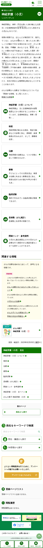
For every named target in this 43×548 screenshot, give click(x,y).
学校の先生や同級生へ (16, 316)
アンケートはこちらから (21, 475)
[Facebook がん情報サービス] (21, 525)
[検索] (39, 431)
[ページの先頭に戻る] (39, 536)
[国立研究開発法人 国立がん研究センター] (11, 518)
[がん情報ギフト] (31, 518)
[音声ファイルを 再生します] (39, 14)
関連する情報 (7, 97)
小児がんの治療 (13, 301)
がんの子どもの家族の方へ (17, 313)
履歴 (37, 342)
